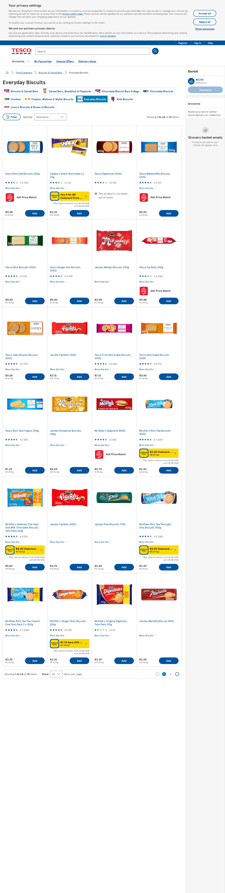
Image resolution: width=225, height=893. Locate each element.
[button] (183, 43)
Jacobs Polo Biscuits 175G (110, 524)
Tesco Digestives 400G (108, 173)
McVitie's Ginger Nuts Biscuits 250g (68, 622)
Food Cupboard (24, 72)
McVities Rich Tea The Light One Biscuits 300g (155, 525)
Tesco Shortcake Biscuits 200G (154, 356)
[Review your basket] (191, 81)
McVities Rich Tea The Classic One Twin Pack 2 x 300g (22, 622)
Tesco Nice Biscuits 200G (20, 267)
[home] (7, 72)
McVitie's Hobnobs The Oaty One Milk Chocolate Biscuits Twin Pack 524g (22, 527)
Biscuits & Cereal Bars (50, 72)
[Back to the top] (114, 687)
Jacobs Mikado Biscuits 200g (112, 267)
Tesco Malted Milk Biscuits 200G (154, 175)
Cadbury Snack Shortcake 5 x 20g (67, 175)
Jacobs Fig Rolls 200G (63, 355)
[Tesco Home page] (21, 51)
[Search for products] (155, 51)
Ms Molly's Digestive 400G (110, 430)
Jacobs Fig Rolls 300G (63, 524)
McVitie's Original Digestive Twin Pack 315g (111, 622)
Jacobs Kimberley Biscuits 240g (65, 432)
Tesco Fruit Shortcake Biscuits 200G (113, 356)
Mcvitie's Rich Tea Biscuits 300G (155, 432)
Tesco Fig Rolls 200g (151, 267)
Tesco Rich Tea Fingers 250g (22, 430)
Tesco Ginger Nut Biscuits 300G (65, 268)
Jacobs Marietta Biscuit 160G (156, 621)
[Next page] (177, 674)
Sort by (27, 117)
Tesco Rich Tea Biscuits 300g (22, 173)
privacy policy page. (72, 13)
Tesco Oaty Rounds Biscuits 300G (21, 356)
